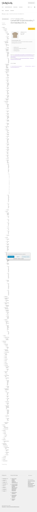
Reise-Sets (8, 81)
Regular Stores (7, 337)
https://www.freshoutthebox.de (24, 58)
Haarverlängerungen (8, 60)
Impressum (22, 258)
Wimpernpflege (8, 121)
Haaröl (8, 77)
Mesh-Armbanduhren (6, 427)
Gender (5, 433)
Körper (7, 211)
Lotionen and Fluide (8, 317)
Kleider (6, 357)
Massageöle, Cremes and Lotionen (8, 327)
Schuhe (5, 456)
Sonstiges (4, 457)
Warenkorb (12, 10)
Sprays (8, 229)
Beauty (4, 27)
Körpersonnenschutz (8, 292)
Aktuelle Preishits (7, 339)
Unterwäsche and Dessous (7, 389)
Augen (7, 102)
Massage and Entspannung (7, 322)
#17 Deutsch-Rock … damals (29, 66)
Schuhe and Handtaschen (5, 444)
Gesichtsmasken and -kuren (8, 140)
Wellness (6, 319)
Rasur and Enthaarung (6, 308)
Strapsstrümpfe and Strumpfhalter (7, 407)
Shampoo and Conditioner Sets (8, 85)
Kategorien (5, 28)
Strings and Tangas (8, 419)
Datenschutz (19, 258)
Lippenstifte (8, 244)
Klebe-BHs (8, 396)
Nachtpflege (8, 224)
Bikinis (7, 345)
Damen (5, 342)
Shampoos (8, 88)
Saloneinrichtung (7, 99)
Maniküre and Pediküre (7, 298)
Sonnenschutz (8, 281)
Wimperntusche (8, 124)
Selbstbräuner (8, 264)
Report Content (31, 28)
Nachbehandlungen (7, 310)
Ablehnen (18, 256)
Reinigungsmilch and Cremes (8, 199)
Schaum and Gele (8, 206)
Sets (7, 40)
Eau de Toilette (6, 354)
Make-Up (6, 296)
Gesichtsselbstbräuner (8, 269)
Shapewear (7, 401)
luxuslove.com (31, 486)
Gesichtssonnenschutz (8, 286)
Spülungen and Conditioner (8, 92)
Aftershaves (8, 313)
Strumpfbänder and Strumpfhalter (8, 412)
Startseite (4, 13)
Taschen (4, 459)
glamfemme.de (30, 484)
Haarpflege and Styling (6, 42)
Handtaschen (6, 445)
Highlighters (8, 150)
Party (4, 485)
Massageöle (8, 333)
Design (4, 480)
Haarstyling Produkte (7, 70)
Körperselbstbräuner (8, 276)
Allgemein (4, 478)
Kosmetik (4, 483)
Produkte (4, 430)
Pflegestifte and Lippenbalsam (8, 248)
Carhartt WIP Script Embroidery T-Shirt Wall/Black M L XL (24, 54)
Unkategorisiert (5, 460)
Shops (5, 335)
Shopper (7, 454)
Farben (8, 47)
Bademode (6, 344)
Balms (8, 314)
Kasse (3, 10)
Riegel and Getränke (7, 306)
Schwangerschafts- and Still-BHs (8, 382)
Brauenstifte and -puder (8, 105)
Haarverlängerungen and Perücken (8, 54)
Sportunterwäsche (7, 367)
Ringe (6, 362)
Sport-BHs (8, 369)
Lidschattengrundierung (8, 117)
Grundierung (8, 147)
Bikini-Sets (8, 348)
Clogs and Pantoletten (6, 350)
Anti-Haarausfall (8, 75)
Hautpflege (6, 101)
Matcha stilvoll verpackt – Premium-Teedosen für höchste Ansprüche (15, 480)
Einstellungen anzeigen (25, 256)
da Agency (22, 18)
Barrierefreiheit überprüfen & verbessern (14, 496)
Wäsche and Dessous (6, 423)
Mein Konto (7, 10)
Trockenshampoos (8, 96)
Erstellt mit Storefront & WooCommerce (12, 506)
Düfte (5, 30)
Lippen (7, 237)
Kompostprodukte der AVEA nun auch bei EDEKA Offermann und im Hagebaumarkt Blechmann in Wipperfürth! (15, 487)
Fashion (7, 13)
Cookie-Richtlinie (15, 258)
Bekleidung (4, 341)
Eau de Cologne (8, 34)
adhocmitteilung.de (31, 483)
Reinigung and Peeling (8, 161)
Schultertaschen (7, 453)
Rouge (8, 209)
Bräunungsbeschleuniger (8, 260)
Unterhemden (8, 387)
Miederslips (8, 404)
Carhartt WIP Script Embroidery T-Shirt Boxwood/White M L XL (16, 67)
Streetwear (16, 58)
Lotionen (8, 220)
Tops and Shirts (6, 372)
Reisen (4, 487)
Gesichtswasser (8, 144)
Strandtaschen (6, 428)
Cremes (8, 217)
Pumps (6, 360)
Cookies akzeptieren (11, 256)
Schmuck (4, 439)
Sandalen (6, 363)
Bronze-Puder (8, 134)
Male (5, 436)
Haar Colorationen (7, 45)
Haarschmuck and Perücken (7, 50)
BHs (6, 391)
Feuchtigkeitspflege (8, 213)
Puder (8, 158)
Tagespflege (8, 232)
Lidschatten (8, 114)
